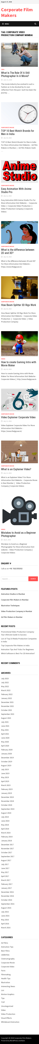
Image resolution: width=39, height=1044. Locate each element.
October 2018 (6, 805)
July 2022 (5, 682)
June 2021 (5, 726)
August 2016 (6, 908)
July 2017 (5, 864)
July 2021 (5, 722)
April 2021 (5, 734)
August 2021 (6, 718)
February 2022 (6, 694)
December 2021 (7, 702)
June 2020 (5, 738)
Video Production (8, 1014)
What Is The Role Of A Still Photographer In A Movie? (15, 74)
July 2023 (5, 678)
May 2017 (5, 872)
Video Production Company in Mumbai (16, 611)
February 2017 (6, 884)
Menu (7, 24)
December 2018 (7, 797)
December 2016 (7, 892)
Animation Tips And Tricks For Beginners (17, 649)
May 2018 (5, 825)
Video (3, 359)
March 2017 (5, 880)
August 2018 (6, 813)
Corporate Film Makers (17, 12)
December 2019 (7, 757)
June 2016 (5, 915)
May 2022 (5, 686)
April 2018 (5, 829)
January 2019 (6, 793)
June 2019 (5, 773)
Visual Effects (6, 1018)
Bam (23, 1041)
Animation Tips (7, 947)
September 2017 (7, 856)
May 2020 (5, 742)
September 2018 (7, 809)
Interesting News (8, 986)
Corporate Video (7, 966)
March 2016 (5, 927)
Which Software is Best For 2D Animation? (18, 653)
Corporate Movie (7, 127)
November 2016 (7, 896)
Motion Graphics (7, 994)
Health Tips (5, 978)
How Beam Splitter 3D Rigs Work (18, 305)
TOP (3, 1002)
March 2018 (5, 832)
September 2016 (7, 904)
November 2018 (7, 801)
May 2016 (5, 919)
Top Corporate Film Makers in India (15, 645)
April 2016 (5, 923)
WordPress (14, 1041)
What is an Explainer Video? (16, 469)
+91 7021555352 (15, 568)
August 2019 (6, 765)
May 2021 (5, 730)
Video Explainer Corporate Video (18, 417)
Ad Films (4, 943)
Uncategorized (7, 1006)
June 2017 (5, 868)
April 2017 (5, 876)
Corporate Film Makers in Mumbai (14, 600)
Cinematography (8, 958)
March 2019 (5, 785)
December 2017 (7, 844)
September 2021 (7, 714)
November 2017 (7, 848)
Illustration (5, 982)
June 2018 (5, 821)
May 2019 (5, 777)
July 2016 (5, 912)
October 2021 (6, 710)
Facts (3, 970)
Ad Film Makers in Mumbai (11, 617)
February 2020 (6, 749)
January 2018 (6, 840)
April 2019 (5, 781)
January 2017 (6, 888)
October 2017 (6, 852)
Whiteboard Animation (10, 1022)
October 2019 (6, 761)
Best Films (5, 951)
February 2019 (6, 789)
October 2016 (6, 900)
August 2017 (6, 860)
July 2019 (5, 769)
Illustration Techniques (10, 605)
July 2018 (5, 817)
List (2, 990)
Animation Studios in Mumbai (13, 594)
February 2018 (6, 836)
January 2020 (6, 753)
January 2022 (6, 698)
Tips (2, 69)
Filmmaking (6, 974)
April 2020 (5, 745)
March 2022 (5, 690)
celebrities (5, 954)
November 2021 (7, 706)
